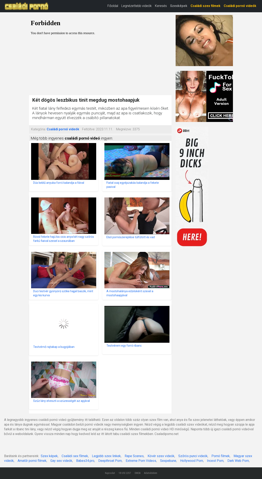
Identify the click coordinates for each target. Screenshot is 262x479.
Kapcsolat (110, 473)
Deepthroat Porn (110, 461)
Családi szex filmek (205, 6)
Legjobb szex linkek (106, 456)
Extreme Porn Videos (141, 461)
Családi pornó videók (240, 6)
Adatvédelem (150, 473)
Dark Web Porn (238, 461)
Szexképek (178, 6)
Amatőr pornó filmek (32, 461)
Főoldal (112, 6)
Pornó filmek (220, 456)
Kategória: (38, 129)
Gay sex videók (61, 461)
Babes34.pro (85, 461)
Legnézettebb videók (136, 6)
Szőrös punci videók (193, 456)
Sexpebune (168, 461)
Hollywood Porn (191, 461)
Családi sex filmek (75, 456)
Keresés (161, 6)
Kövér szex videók (161, 456)
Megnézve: (124, 129)
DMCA (137, 473)
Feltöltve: (88, 129)
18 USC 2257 (125, 473)
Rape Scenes (134, 456)
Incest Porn (215, 461)
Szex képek (49, 456)
